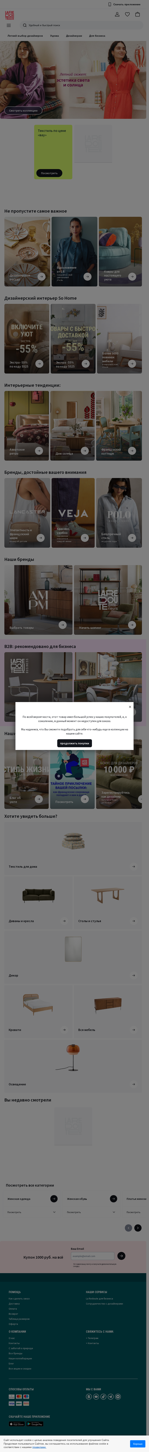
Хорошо (137, 1443)
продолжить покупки (74, 743)
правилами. (39, 1447)
